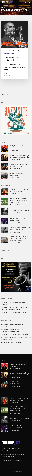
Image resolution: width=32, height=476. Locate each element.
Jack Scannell (5, 337)
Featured (18, 50)
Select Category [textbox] (6, 94)
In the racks (6, 53)
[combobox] (16, 94)
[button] (29, 2)
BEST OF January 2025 (22, 312)
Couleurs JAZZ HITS (9, 50)
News (12, 53)
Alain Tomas (6, 74)
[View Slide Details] (16, 120)
